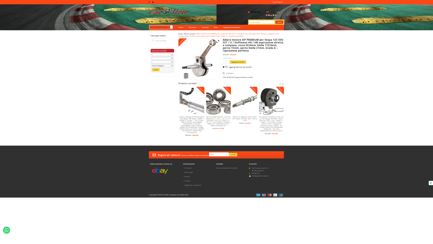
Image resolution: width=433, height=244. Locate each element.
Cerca (279, 22)
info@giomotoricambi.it (260, 176)
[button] (6, 230)
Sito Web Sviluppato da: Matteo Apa (175, 195)
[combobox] (160, 26)
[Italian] (273, 15)
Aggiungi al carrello (237, 62)
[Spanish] (276, 15)
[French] (269, 15)
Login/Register (277, 2)
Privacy (187, 177)
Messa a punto (247, 77)
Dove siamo (188, 172)
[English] (267, 15)
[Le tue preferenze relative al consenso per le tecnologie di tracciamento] (431, 183)
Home (180, 27)
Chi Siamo (192, 27)
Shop (216, 27)
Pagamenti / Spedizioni (192, 185)
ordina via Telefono (186, 33)
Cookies (187, 181)
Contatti (205, 27)
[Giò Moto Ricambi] (169, 12)
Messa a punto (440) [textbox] (161, 27)
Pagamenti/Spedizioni (232, 27)
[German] (271, 15)
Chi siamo (188, 168)
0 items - (274, 12)
